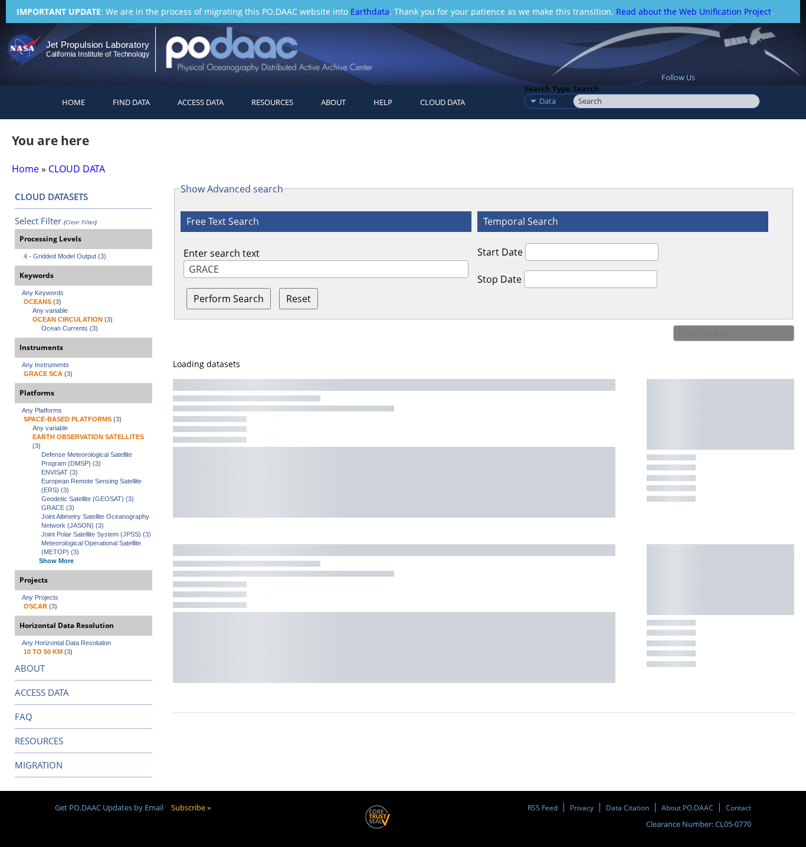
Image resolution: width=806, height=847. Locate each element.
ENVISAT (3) (59, 472)
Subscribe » (191, 807)
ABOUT (30, 668)
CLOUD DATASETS (51, 196)
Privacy (582, 807)
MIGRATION (39, 765)
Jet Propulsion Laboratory (97, 45)
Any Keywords (43, 292)
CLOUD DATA (442, 102)
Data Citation (627, 807)
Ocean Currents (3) (69, 328)
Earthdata (369, 11)
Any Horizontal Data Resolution (66, 642)
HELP (382, 102)
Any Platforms (42, 410)
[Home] (279, 49)
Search (586, 88)
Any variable (50, 310)
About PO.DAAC (687, 807)
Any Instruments (45, 364)
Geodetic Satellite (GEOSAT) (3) (87, 498)
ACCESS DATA (42, 692)
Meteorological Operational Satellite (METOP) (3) (92, 547)
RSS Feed (542, 807)
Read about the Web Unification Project (693, 11)
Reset (298, 298)
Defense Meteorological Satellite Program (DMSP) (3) (87, 459)
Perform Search (229, 298)
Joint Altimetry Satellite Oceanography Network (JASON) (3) (96, 521)
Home (73, 102)
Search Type (547, 88)
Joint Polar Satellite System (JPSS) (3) (96, 534)
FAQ (23, 716)
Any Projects (40, 597)
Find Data (131, 102)
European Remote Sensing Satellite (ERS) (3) (92, 485)
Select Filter (38, 221)
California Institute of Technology (97, 54)
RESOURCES (272, 102)
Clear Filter (80, 222)
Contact (738, 807)
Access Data (201, 102)
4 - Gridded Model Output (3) (65, 256)
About (333, 102)
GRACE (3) (57, 507)
